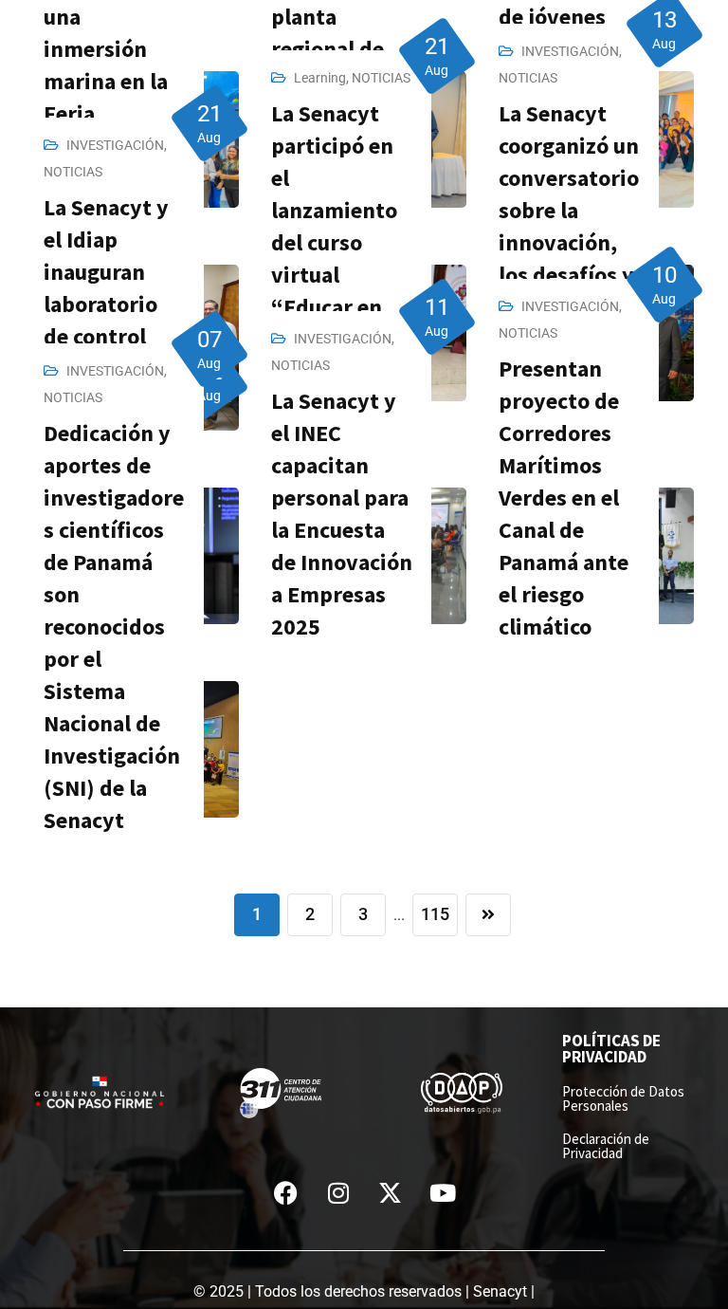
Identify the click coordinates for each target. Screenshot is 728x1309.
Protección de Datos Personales (623, 1098)
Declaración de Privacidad (605, 1146)
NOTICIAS (73, 171)
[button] (713, 18)
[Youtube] (442, 1193)
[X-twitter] (390, 1193)
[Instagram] (338, 1193)
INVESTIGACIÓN (115, 145)
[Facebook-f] (286, 1193)
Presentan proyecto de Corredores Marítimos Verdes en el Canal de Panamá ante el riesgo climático (563, 497)
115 (435, 914)
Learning (320, 77)
